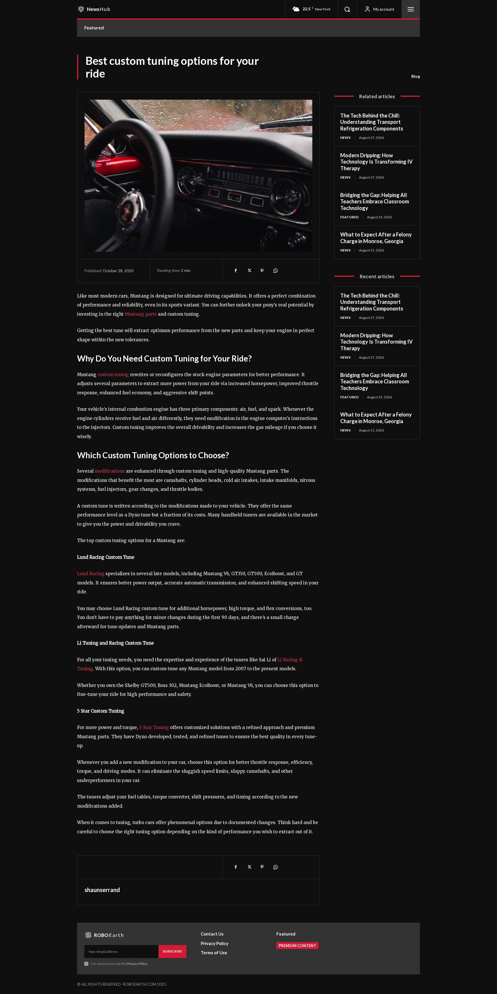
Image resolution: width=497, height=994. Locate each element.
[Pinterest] (262, 271)
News (345, 137)
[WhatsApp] (275, 271)
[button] (347, 9)
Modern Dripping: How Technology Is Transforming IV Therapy (376, 161)
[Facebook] (235, 271)
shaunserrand (102, 889)
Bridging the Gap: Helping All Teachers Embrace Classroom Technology (374, 201)
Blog (415, 76)
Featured (349, 217)
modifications (110, 471)
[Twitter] (249, 271)
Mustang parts (141, 314)
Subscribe (172, 951)
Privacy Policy (137, 963)
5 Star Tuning (154, 727)
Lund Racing (90, 573)
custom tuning (113, 374)
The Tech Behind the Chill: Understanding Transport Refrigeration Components (371, 122)
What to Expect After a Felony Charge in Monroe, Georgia (376, 237)
